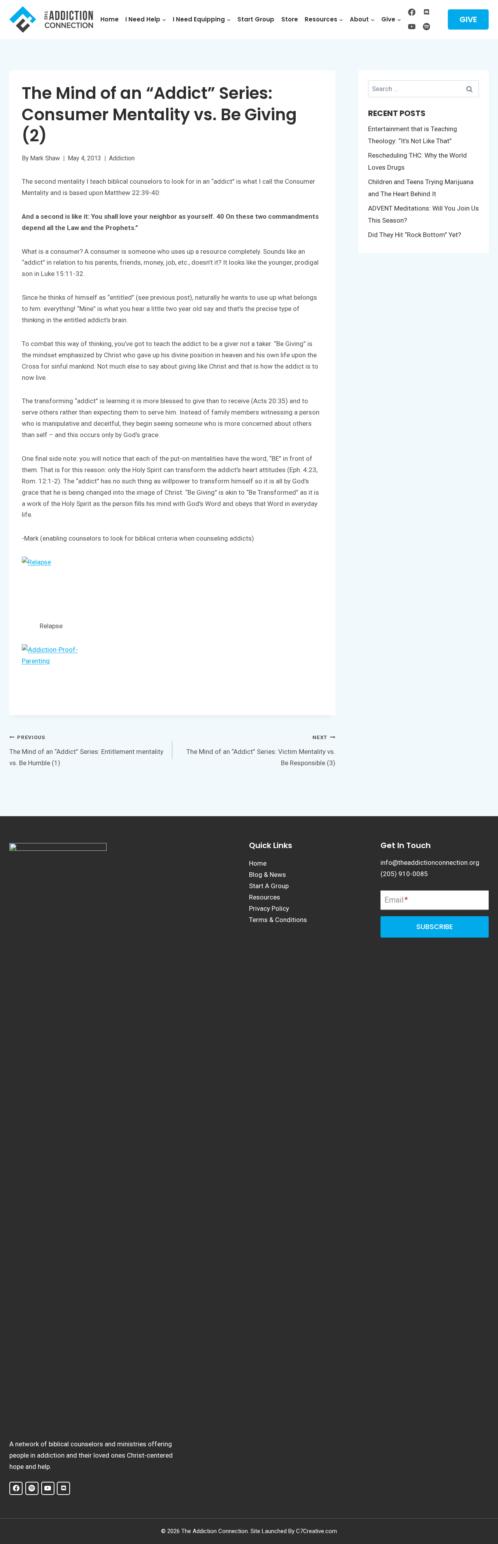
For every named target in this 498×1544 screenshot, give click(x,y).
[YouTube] (412, 26)
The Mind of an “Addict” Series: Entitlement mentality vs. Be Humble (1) (86, 750)
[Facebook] (412, 12)
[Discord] (426, 12)
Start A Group (269, 886)
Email (396, 900)
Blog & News (267, 874)
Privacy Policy (269, 908)
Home (109, 19)
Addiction (122, 158)
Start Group (255, 19)
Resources (264, 897)
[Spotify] (426, 26)
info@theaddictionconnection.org (430, 862)
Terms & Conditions (278, 920)
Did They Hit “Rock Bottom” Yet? (414, 235)
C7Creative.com (316, 1531)
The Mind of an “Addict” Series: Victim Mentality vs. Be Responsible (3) (260, 750)
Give (468, 19)
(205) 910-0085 (404, 874)
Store (289, 19)
